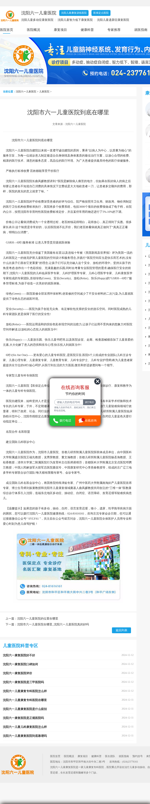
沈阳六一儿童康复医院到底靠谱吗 (25, 735)
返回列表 (121, 630)
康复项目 (60, 30)
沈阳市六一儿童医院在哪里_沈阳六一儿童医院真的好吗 (53, 624)
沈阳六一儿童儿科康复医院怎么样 (25, 726)
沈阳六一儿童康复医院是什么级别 (25, 708)
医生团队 (110, 756)
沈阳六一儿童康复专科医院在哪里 (25, 700)
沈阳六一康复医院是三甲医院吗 (23, 682)
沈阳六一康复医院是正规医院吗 (23, 717)
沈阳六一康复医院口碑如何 (20, 664)
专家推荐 (114, 30)
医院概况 (33, 30)
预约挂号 (137, 756)
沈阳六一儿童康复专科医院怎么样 (25, 691)
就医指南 (140, 30)
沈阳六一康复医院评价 (17, 673)
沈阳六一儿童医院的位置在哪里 (37, 618)
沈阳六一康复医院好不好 (19, 655)
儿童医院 (44, 91)
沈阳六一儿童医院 (26, 91)
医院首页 (6, 30)
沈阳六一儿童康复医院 (63, 767)
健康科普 (87, 30)
